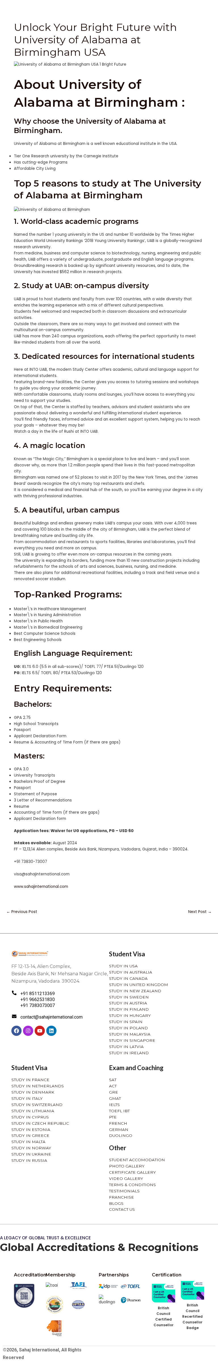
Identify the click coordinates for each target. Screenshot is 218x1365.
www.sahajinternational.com (41, 886)
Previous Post (21, 911)
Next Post (200, 911)
